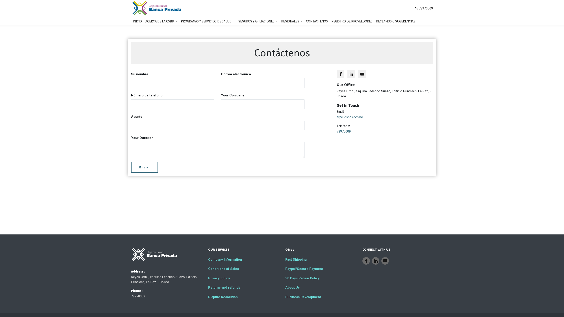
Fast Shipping (296, 260)
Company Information (225, 260)
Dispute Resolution (223, 297)
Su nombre (139, 74)
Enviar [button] (144, 167)
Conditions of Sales (223, 269)
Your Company (232, 95)
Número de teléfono (147, 95)
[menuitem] (137, 21)
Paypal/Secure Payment (304, 269)
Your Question (142, 138)
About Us (292, 287)
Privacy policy (219, 278)
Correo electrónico (236, 74)
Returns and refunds (224, 287)
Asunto (136, 117)
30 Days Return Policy (302, 278)
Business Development (303, 297)
